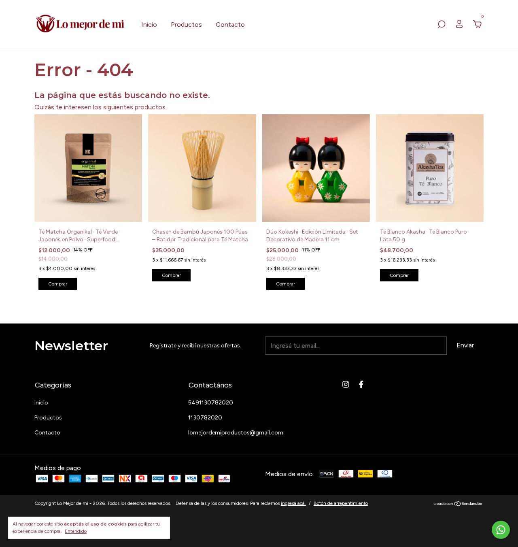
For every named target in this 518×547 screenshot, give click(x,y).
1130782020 (205, 417)
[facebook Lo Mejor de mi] (361, 384)
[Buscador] (441, 24)
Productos (186, 24)
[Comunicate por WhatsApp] (501, 530)
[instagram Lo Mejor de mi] (346, 384)
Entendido (76, 531)
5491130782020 (210, 402)
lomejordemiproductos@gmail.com (235, 432)
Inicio (149, 24)
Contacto (230, 24)
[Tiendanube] (458, 504)
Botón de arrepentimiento (341, 503)
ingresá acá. (293, 503)
